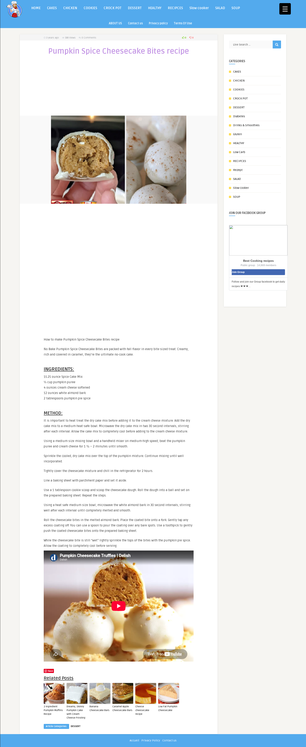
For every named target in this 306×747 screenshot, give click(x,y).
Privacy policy (158, 23)
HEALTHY (154, 8)
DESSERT (135, 8)
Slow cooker (199, 8)
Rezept (238, 170)
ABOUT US (115, 23)
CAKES (52, 8)
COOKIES (90, 8)
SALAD (220, 8)
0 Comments (89, 37)
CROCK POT (112, 8)
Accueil (134, 740)
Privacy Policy (150, 740)
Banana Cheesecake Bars (99, 708)
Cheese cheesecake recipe (142, 710)
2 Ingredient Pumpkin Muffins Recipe (53, 710)
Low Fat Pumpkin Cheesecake (167, 708)
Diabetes (239, 116)
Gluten (237, 134)
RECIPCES (175, 8)
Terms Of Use (183, 23)
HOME (36, 8)
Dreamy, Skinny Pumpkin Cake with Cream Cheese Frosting (76, 712)
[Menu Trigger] (285, 9)
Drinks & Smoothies (246, 125)
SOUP (235, 8)
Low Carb (239, 152)
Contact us (135, 23)
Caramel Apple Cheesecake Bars (122, 708)
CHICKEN (70, 8)
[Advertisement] (118, 88)
